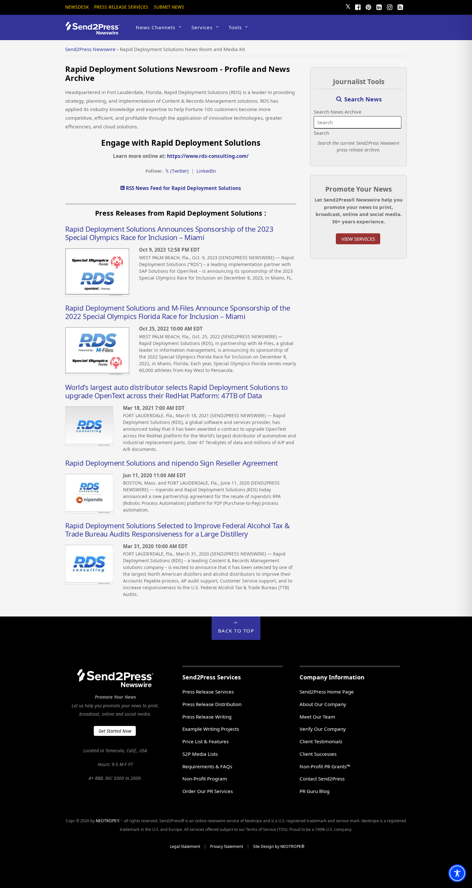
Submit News (169, 7)
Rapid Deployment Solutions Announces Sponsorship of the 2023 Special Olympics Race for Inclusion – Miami (169, 233)
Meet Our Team (317, 716)
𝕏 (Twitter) (177, 171)
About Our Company (323, 704)
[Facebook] (357, 6)
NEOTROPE (106, 820)
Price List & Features (205, 741)
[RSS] (400, 6)
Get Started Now (115, 731)
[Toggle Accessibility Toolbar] (457, 873)
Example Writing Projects (210, 729)
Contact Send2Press (322, 778)
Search (321, 133)
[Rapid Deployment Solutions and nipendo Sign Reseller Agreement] (89, 512)
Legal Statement (185, 846)
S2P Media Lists (200, 754)
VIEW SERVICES (358, 239)
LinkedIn (206, 171)
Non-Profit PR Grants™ (325, 766)
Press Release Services (121, 7)
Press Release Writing (207, 716)
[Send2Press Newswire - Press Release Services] (95, 31)
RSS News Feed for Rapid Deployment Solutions (183, 188)
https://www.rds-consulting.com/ (208, 156)
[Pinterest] (368, 6)
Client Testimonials (321, 741)
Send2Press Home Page (327, 691)
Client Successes (318, 754)
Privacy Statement (226, 846)
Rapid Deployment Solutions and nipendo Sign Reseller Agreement (171, 463)
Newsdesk (77, 7)
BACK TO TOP (236, 630)
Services (202, 27)
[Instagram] (389, 6)
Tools (235, 27)
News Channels (155, 27)
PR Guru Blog (314, 791)
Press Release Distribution (211, 704)
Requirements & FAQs (207, 766)
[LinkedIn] (378, 6)
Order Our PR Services (207, 791)
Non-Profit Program (204, 778)
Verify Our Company (323, 729)
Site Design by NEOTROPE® (278, 846)
